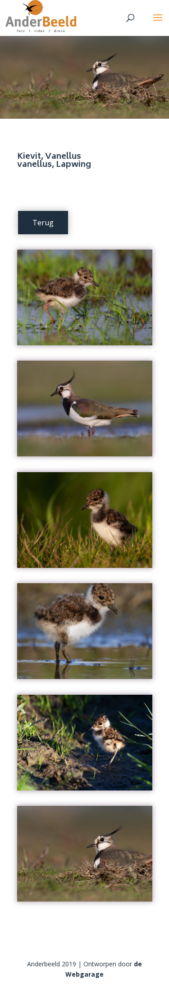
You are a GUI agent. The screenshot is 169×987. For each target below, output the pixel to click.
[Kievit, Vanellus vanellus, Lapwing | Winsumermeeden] (84, 345)
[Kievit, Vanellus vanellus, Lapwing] (84, 567)
